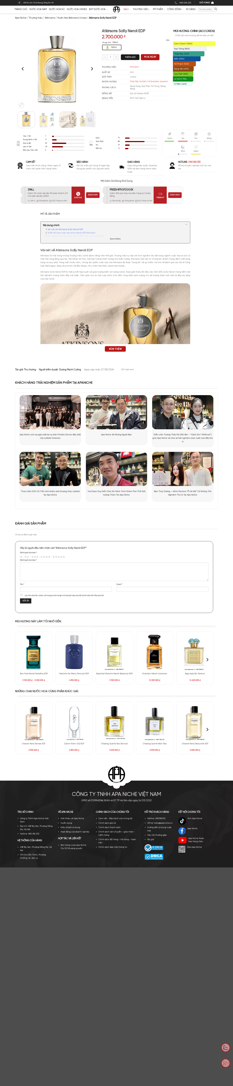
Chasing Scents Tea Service (114, 744)
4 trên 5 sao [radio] (45, 557)
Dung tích (106, 43)
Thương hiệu (141, 9)
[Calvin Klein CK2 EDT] (74, 721)
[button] (21, 105)
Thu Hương (30, 370)
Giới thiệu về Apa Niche (72, 818)
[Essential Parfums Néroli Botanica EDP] (114, 652)
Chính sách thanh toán (109, 827)
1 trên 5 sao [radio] (21, 557)
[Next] (92, 69)
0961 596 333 (194, 162)
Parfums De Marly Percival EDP (74, 674)
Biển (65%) (179, 59)
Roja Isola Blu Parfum (195, 674)
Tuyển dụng (66, 823)
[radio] (111, 47)
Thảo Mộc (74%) (181, 54)
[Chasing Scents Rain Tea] (154, 721)
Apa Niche (20, 18)
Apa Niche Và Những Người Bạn (116, 434)
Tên (22, 584)
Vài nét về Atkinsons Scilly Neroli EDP (65, 229)
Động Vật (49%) (181, 69)
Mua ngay (150, 57)
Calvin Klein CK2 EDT (74, 744)
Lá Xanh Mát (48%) (180, 79)
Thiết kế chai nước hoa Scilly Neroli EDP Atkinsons (71, 233)
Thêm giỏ (130, 57)
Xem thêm (115, 239)
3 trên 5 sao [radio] (34, 557)
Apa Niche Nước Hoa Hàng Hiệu (196, 840)
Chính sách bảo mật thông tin (112, 847)
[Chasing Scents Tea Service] (114, 721)
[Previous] (23, 69)
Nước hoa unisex (77, 9)
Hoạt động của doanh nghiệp (75, 832)
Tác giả (150, 839)
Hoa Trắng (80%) (182, 49)
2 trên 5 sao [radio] (26, 557)
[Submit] (215, 9)
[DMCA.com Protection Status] (154, 857)
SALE (126, 9)
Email (119, 584)
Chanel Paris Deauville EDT (195, 744)
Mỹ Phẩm (158, 9)
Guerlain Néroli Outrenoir (154, 674)
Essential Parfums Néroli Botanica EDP (114, 674)
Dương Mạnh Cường (70, 370)
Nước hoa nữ (57, 9)
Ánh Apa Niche (195, 818)
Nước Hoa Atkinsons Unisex (72, 18)
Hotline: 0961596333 (156, 818)
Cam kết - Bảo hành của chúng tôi (115, 818)
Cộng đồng (174, 9)
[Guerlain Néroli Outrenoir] (154, 652)
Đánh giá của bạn (28, 552)
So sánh (191, 9)
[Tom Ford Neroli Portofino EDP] (33, 652)
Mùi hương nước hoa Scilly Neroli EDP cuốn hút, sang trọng (76, 236)
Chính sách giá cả (107, 823)
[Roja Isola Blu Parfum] (195, 652)
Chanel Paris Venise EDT (33, 744)
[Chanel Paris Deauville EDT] (195, 721)
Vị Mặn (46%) (180, 84)
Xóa (167, 40)
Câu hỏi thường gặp (157, 835)
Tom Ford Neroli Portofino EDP (34, 674)
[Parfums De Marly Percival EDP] (74, 652)
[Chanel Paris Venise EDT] (33, 721)
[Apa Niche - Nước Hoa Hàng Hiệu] (116, 9)
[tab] (50, 214)
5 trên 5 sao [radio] (58, 557)
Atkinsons (50, 18)
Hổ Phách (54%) (181, 64)
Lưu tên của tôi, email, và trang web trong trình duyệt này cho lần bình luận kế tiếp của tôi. (64, 595)
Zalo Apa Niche (194, 847)
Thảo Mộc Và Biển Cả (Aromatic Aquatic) (149, 81)
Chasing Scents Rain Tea (155, 744)
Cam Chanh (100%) (183, 44)
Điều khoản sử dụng (70, 827)
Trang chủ (20, 9)
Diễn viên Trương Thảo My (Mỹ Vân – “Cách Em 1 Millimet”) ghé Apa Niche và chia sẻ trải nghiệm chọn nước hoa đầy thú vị (183, 438)
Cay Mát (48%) (181, 74)
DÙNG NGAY (93, 195)
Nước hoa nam (38, 9)
